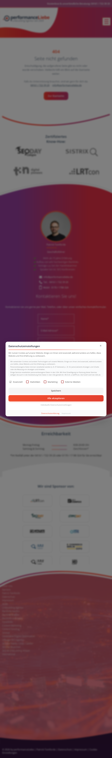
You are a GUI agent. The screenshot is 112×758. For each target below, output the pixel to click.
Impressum (66, 413)
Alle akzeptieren (56, 398)
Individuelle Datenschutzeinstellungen (56, 405)
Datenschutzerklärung (50, 413)
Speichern (56, 390)
